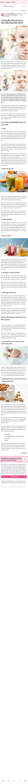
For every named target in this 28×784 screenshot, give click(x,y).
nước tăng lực (21, 222)
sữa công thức (15, 419)
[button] (2, 6)
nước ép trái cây (22, 157)
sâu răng (21, 230)
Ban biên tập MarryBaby (11, 14)
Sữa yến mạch (7, 438)
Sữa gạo (6, 440)
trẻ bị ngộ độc (12, 300)
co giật (14, 149)
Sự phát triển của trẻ (7, 10)
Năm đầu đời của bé (16, 10)
